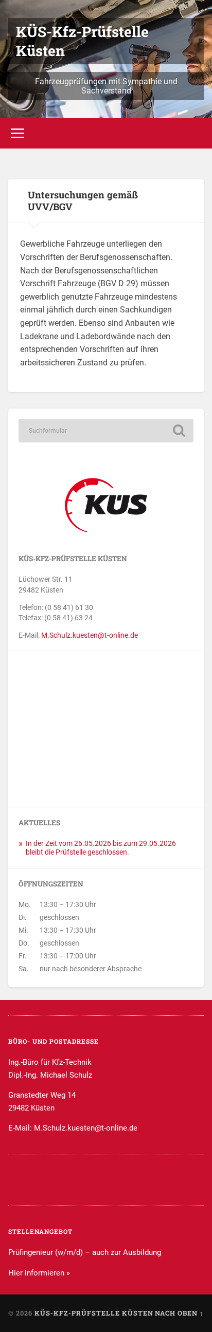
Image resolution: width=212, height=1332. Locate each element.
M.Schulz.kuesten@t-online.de (89, 635)
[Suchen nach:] (106, 430)
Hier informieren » (39, 1273)
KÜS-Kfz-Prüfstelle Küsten (93, 1313)
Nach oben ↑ (179, 1313)
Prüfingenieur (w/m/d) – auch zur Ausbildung (84, 1252)
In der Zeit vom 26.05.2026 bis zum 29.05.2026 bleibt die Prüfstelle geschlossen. (101, 848)
